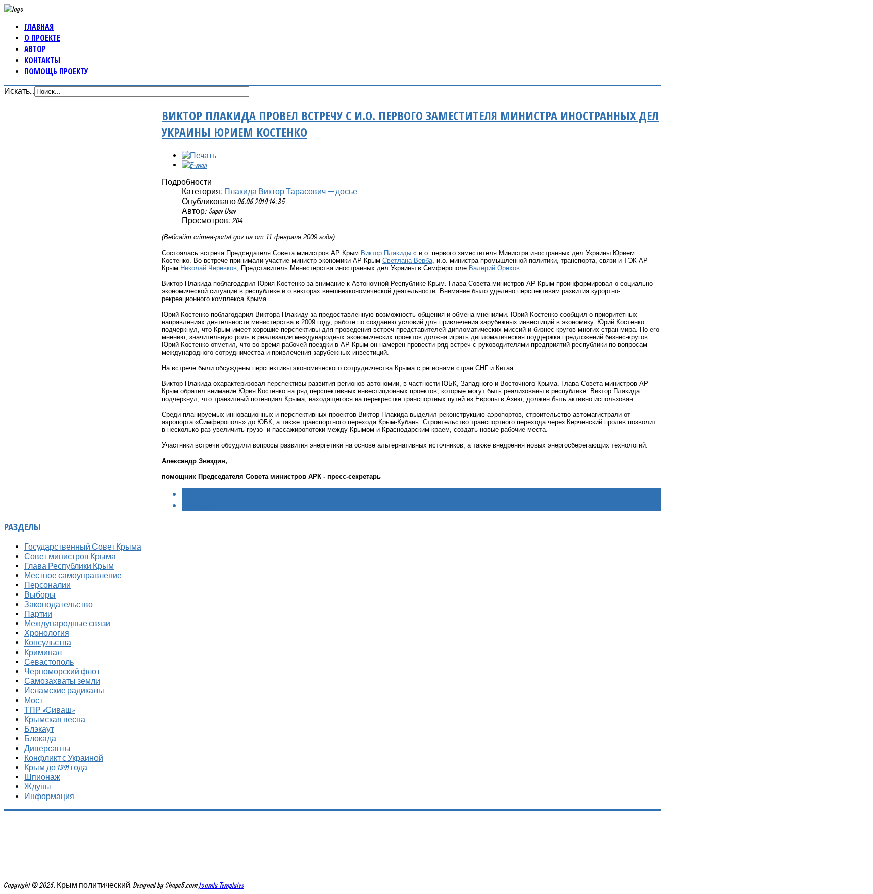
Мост (33, 700)
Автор (35, 49)
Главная (39, 26)
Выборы (40, 594)
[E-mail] (194, 164)
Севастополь (49, 661)
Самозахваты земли (62, 680)
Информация (49, 796)
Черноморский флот (62, 671)
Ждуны (37, 786)
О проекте (42, 37)
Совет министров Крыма (70, 556)
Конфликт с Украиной (63, 757)
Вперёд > (197, 505)
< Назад (196, 494)
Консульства (47, 642)
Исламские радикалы (64, 690)
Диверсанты (47, 748)
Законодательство (58, 604)
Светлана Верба (407, 260)
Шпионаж (42, 776)
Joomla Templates (221, 884)
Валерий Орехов (494, 268)
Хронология (46, 632)
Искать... (19, 90)
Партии (38, 613)
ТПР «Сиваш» (49, 709)
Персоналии (47, 584)
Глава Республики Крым (69, 565)
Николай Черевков (208, 268)
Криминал (43, 652)
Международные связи (67, 623)
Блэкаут (39, 728)
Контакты (42, 60)
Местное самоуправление (73, 575)
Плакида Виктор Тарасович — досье (290, 191)
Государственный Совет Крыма (82, 546)
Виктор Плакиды (386, 253)
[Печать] (199, 155)
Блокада (40, 738)
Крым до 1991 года (55, 767)
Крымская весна (54, 719)
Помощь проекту (56, 71)
